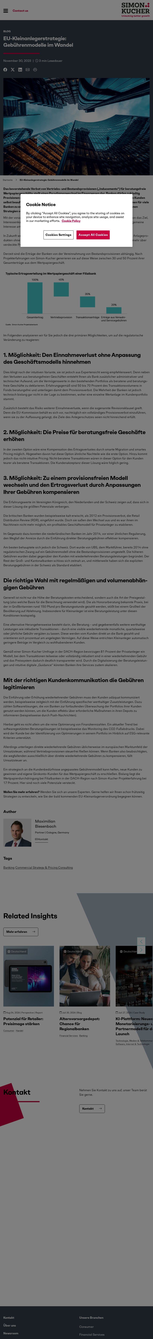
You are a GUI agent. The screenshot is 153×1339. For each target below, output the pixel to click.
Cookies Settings (58, 235)
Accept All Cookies (93, 235)
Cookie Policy (71, 221)
